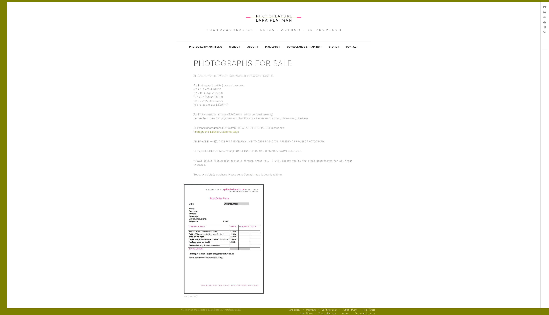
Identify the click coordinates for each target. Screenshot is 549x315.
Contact (352, 46)
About (252, 46)
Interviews (311, 310)
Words (234, 46)
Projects (272, 46)
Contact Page (252, 174)
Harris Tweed (369, 310)
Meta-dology (294, 310)
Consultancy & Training (304, 46)
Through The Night (327, 313)
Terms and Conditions (365, 313)
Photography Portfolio (205, 46)
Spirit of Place (306, 313)
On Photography (329, 310)
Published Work (350, 310)
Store (334, 46)
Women (345, 313)
